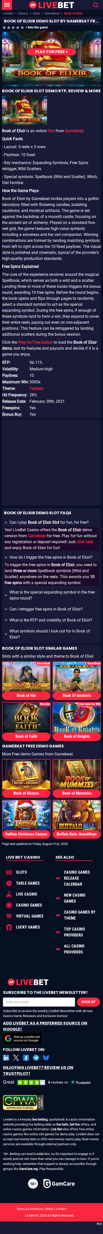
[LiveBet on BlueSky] (46, 1058)
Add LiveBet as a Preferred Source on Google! (45, 1026)
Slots (36, 13)
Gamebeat (52, 13)
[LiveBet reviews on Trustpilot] (50, 1082)
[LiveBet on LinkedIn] (6, 1058)
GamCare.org (28, 1169)
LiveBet (8, 13)
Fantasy (37, 388)
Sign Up (89, 1002)
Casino (23, 13)
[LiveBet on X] (16, 1058)
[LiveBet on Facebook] (26, 1058)
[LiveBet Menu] (7, 5)
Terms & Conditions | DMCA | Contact (51, 1209)
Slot (51, 130)
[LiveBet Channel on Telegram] (36, 1058)
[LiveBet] (51, 5)
